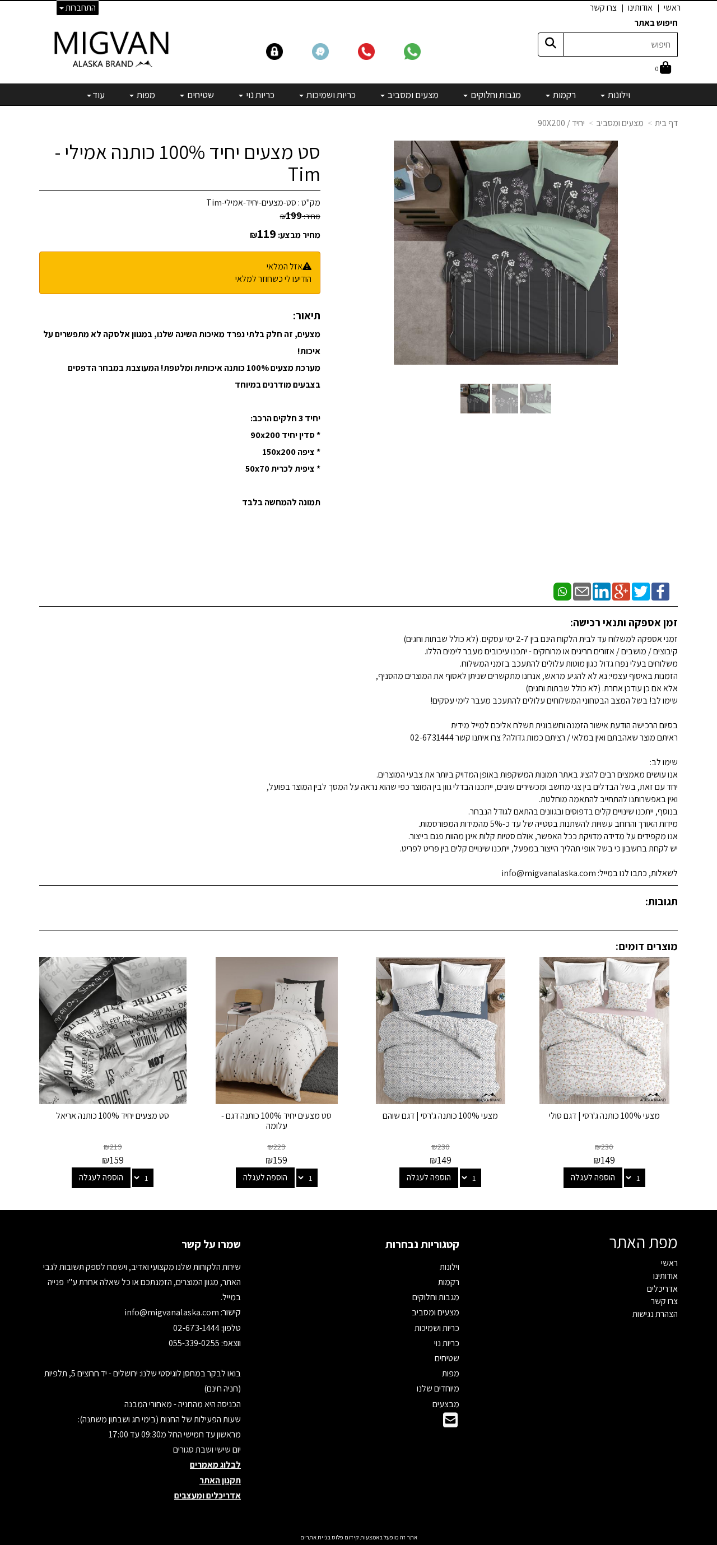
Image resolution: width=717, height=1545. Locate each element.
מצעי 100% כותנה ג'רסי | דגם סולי (604, 1115)
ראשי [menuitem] (672, 7)
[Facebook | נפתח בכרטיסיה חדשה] (660, 591)
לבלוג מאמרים (215, 1464)
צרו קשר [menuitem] (603, 7)
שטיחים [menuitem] (199, 95)
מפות (450, 1373)
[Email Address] (450, 1423)
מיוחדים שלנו (438, 1388)
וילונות (449, 1267)
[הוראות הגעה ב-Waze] (334, 50)
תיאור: (306, 315)
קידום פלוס (344, 1537)
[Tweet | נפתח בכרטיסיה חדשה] (641, 591)
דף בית (666, 123)
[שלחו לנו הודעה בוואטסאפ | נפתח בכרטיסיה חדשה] (426, 50)
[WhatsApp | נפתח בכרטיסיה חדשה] (562, 591)
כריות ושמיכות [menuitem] (330, 95)
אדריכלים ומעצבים (207, 1495)
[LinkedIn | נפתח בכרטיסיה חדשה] (602, 591)
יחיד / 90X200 (561, 123)
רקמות (448, 1282)
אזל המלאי (284, 266)
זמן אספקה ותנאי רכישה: (624, 622)
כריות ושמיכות (437, 1328)
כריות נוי (446, 1343)
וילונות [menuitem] (618, 95)
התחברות (80, 7)
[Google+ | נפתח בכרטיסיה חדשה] (621, 591)
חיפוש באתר (656, 23)
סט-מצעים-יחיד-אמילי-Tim (251, 202)
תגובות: (661, 901)
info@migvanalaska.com (172, 1312)
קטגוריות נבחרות (422, 1244)
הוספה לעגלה (593, 1177)
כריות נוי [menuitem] (259, 95)
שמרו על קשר (211, 1244)
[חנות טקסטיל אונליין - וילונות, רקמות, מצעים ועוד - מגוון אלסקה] (112, 48)
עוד (98, 95)
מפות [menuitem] (145, 95)
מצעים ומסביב (620, 123)
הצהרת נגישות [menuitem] (655, 1314)
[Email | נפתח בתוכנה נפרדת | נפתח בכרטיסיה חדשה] (582, 591)
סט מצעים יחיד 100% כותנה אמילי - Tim (187, 163)
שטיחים (447, 1358)
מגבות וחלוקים (435, 1297)
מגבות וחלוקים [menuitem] (495, 95)
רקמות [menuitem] (563, 95)
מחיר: (300, 216)
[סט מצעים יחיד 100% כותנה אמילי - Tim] (475, 398)
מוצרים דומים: (647, 946)
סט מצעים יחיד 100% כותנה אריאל (112, 1115)
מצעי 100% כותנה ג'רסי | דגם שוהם (440, 1115)
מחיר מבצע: (299, 235)
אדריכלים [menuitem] (662, 1289)
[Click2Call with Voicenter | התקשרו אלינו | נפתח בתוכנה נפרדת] (380, 50)
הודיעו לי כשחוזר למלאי (273, 279)
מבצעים (445, 1404)
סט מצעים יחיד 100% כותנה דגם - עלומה (276, 1121)
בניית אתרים (315, 1537)
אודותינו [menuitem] (640, 7)
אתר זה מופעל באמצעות (358, 1537)
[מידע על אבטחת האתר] (288, 50)
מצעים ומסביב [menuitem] (412, 95)
